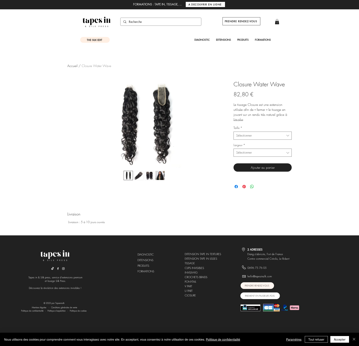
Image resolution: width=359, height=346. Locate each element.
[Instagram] (63, 268)
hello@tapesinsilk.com (259, 276)
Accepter (339, 339)
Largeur (239, 145)
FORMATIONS (146, 271)
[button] (277, 21)
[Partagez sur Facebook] (236, 186)
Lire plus (238, 119)
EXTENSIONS (145, 260)
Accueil (72, 66)
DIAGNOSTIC (146, 254)
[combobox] (263, 136)
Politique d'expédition (57, 310)
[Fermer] (354, 339)
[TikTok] (52, 268)
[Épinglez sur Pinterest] (244, 186)
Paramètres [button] (293, 339)
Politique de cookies (78, 310)
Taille (238, 128)
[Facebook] (58, 268)
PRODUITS (143, 266)
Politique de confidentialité (32, 310)
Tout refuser (316, 339)
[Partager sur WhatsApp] (252, 186)
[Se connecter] (268, 23)
